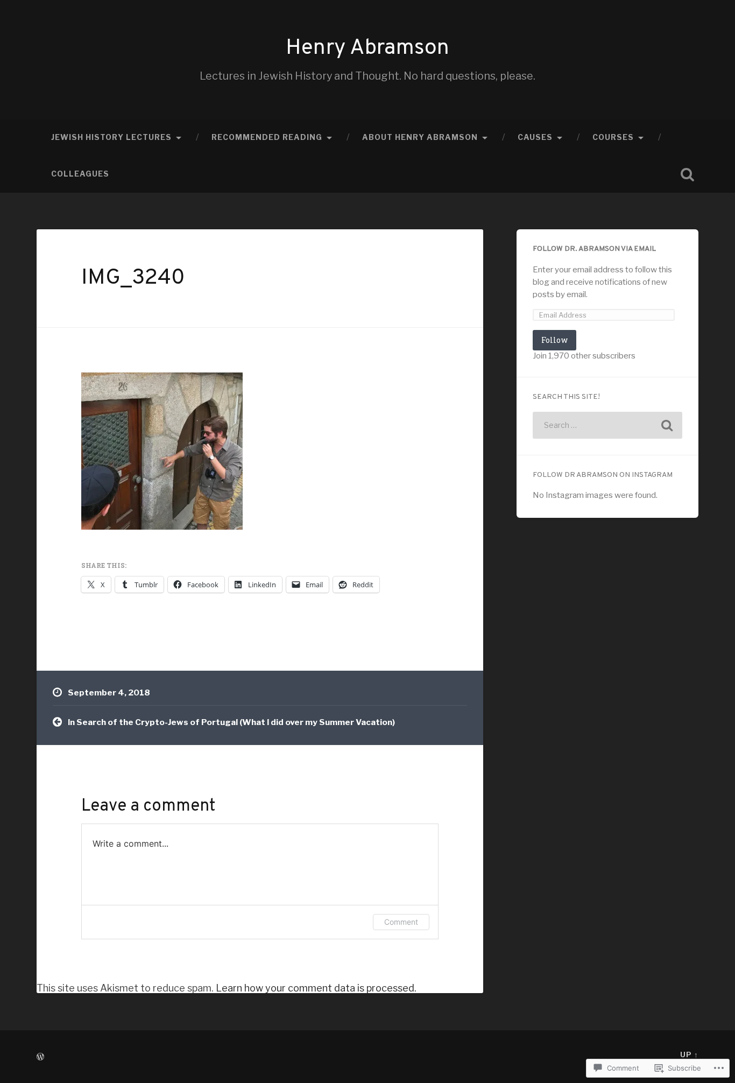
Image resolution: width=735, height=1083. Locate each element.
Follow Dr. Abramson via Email (594, 249)
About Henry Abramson (420, 137)
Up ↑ (689, 1055)
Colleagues (80, 174)
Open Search (687, 174)
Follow (554, 340)
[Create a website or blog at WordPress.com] (40, 1057)
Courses (613, 137)
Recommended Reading (266, 137)
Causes (535, 137)
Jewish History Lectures (111, 137)
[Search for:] (607, 425)
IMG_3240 (133, 278)
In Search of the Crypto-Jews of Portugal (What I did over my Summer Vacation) (231, 722)
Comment (401, 921)
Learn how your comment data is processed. (316, 988)
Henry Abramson (367, 48)
